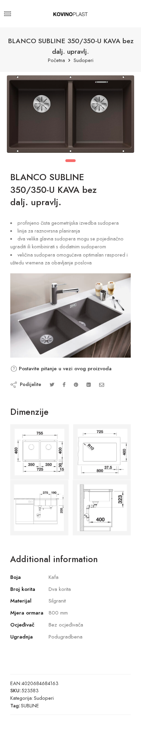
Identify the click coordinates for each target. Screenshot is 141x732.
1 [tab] (70, 160)
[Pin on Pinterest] (76, 384)
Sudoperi (83, 60)
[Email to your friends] (101, 384)
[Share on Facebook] (64, 384)
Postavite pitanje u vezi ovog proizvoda (64, 368)
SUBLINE (30, 705)
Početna (56, 60)
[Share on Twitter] (52, 384)
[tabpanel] (70, 115)
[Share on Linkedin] (89, 384)
